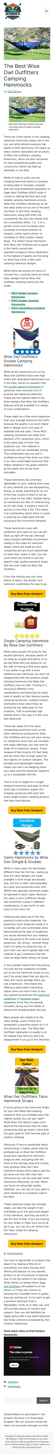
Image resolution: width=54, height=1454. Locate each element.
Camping (13, 1381)
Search (43, 1400)
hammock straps (29, 998)
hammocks (14, 1386)
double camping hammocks (24, 386)
